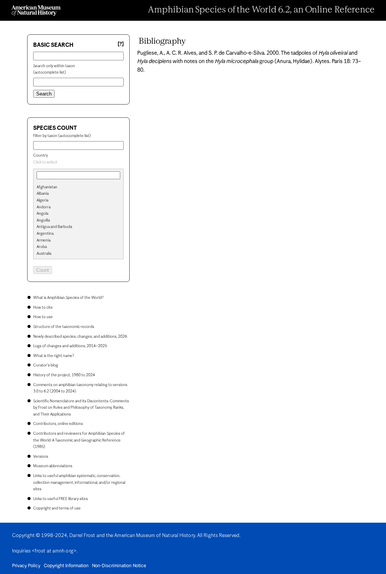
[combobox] (78, 162)
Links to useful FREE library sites (60, 499)
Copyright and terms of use (57, 508)
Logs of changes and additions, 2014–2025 (70, 346)
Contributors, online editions (58, 424)
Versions (40, 457)
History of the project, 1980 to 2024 (64, 375)
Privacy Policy (26, 566)
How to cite (43, 307)
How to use (43, 317)
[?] (121, 44)
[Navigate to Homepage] (36, 10)
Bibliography (162, 41)
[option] (81, 187)
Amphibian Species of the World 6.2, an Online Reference (261, 10)
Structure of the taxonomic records (63, 327)
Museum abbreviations (52, 466)
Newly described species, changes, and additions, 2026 (80, 337)
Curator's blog (45, 365)
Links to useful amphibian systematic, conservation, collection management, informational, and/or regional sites (79, 482)
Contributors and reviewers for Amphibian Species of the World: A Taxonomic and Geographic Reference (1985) (79, 440)
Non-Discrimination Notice (119, 566)
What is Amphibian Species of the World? (68, 298)
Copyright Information (66, 566)
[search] (78, 199)
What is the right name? (53, 356)
